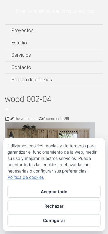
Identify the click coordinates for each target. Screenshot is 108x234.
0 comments (53, 118)
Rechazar (54, 205)
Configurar (54, 220)
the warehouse (26, 118)
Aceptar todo (54, 191)
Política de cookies (26, 177)
